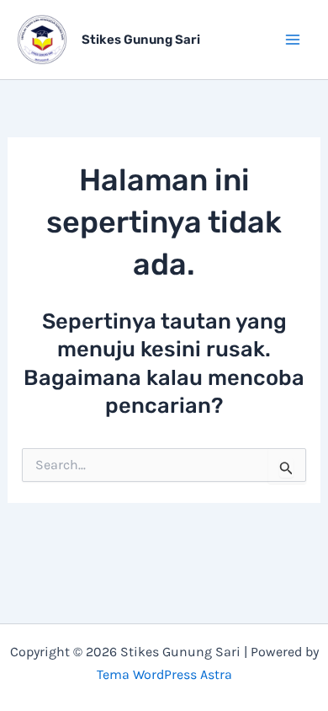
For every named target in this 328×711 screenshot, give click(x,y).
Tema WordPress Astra (164, 674)
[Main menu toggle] (292, 39)
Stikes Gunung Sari (141, 39)
